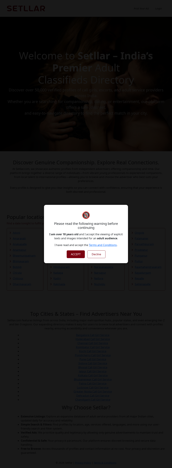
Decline (96, 254)
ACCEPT (76, 254)
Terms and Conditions (103, 245)
